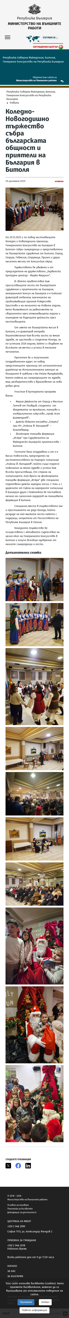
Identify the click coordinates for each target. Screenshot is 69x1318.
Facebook (18, 1165)
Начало (12, 1266)
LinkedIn (28, 1165)
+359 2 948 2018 (16, 1245)
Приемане (26, 1302)
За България (15, 1276)
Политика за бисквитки (20, 1208)
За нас (11, 1271)
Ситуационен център (45, 46)
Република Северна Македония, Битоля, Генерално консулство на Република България (31, 95)
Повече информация (34, 1310)
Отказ (45, 1302)
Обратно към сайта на (45, 77)
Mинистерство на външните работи (36, 80)
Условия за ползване (18, 1205)
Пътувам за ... (50, 37)
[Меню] (7, 37)
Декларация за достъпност (21, 1212)
